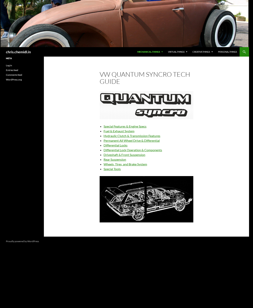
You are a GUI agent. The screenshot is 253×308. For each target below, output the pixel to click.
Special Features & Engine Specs (125, 126)
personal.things (227, 51)
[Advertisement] (22, 150)
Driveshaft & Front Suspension (124, 155)
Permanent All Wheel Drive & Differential (132, 140)
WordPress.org (14, 79)
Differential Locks (115, 145)
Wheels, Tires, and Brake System (125, 164)
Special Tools (112, 169)
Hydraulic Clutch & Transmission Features (132, 136)
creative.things (201, 51)
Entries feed (12, 70)
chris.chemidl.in (18, 52)
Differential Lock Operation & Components (133, 150)
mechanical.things (148, 51)
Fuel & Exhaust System (119, 131)
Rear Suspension (115, 159)
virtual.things (176, 51)
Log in (9, 65)
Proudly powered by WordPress (22, 241)
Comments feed (14, 74)
